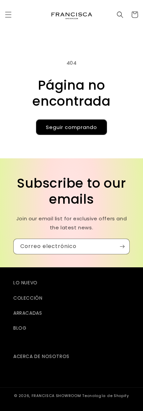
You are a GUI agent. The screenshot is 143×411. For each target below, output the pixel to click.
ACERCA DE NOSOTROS (41, 356)
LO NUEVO (25, 282)
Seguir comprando (71, 127)
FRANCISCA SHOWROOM (57, 395)
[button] (8, 14)
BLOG (19, 328)
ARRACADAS (27, 313)
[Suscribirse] (122, 246)
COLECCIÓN (27, 298)
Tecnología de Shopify (105, 395)
